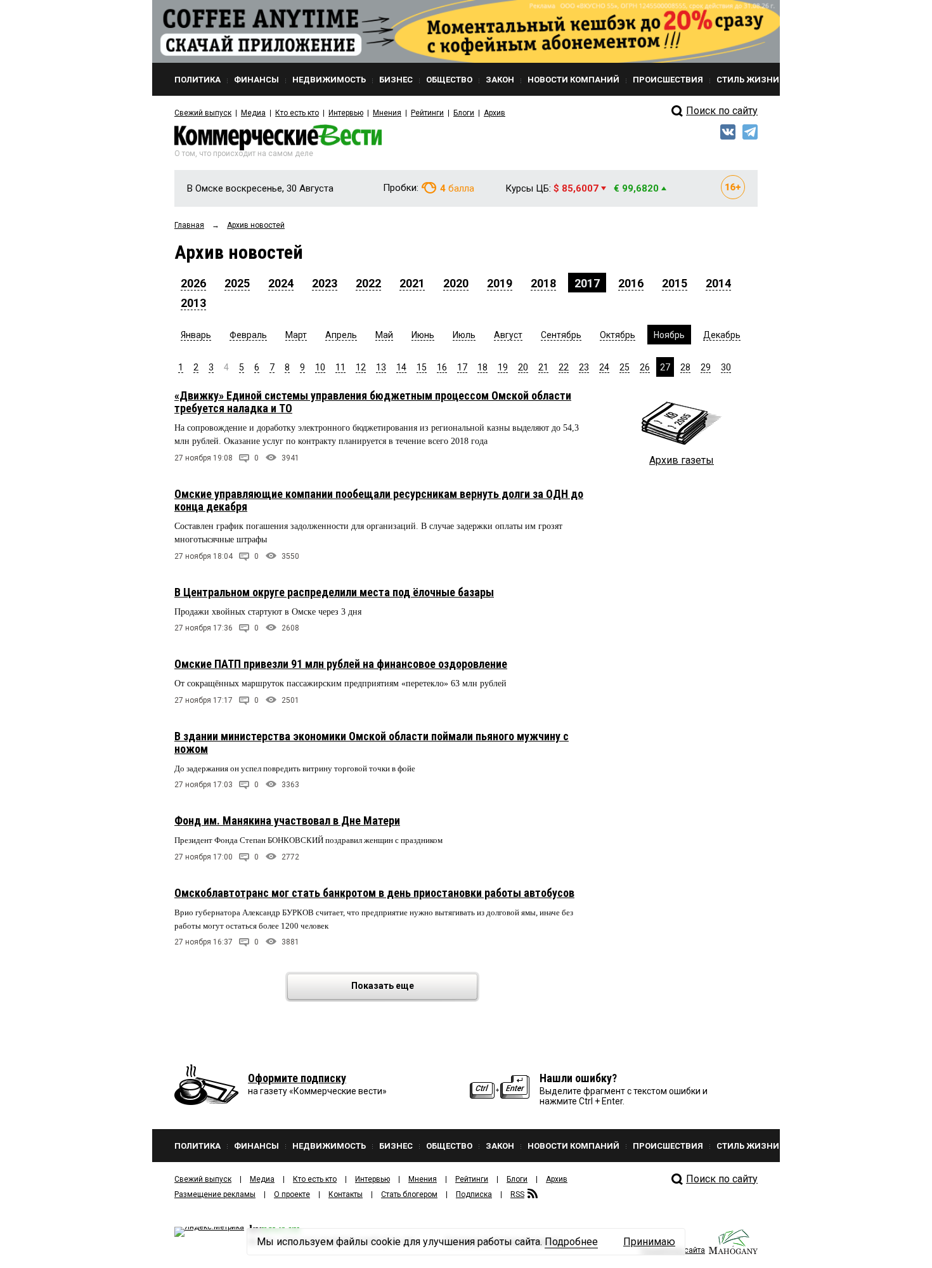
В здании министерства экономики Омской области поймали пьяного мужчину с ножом (371, 742)
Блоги (463, 112)
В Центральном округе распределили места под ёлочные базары (334, 592)
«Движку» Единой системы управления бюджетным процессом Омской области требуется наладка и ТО (372, 402)
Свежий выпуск (202, 112)
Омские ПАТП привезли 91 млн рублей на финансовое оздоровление (340, 663)
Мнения (387, 112)
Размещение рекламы (215, 1194)
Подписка (474, 1194)
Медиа (253, 112)
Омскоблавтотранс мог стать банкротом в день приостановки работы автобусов (374, 892)
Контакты (345, 1194)
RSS (517, 1194)
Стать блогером (409, 1194)
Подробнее (571, 1242)
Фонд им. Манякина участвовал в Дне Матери (287, 820)
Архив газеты (681, 460)
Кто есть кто (297, 112)
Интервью (345, 112)
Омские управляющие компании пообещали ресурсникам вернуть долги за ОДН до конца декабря (378, 500)
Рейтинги (427, 112)
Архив (494, 112)
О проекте (292, 1194)
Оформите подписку (297, 1078)
